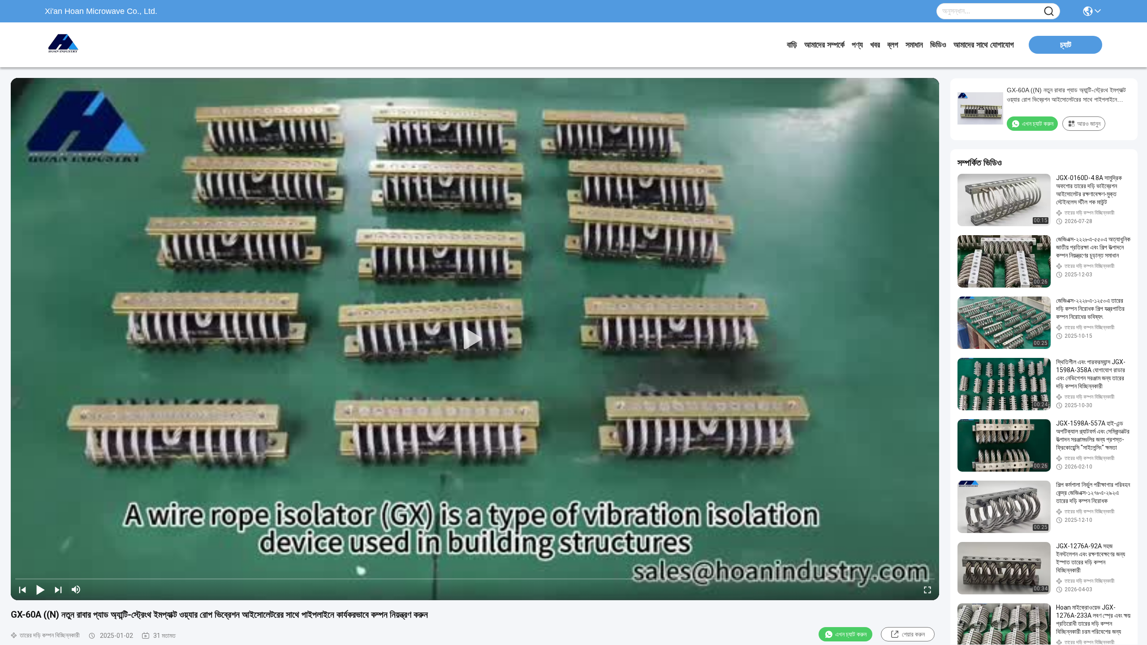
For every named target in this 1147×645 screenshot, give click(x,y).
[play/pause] (40, 589)
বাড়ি (792, 44)
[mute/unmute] (76, 589)
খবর (875, 44)
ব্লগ (892, 44)
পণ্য (857, 44)
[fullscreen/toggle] (927, 589)
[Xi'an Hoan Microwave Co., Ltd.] (94, 44)
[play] (475, 339)
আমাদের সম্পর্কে (824, 44)
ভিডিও (938, 44)
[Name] (1049, 11)
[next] (58, 589)
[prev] (22, 589)
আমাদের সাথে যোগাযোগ (983, 44)
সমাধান (914, 44)
